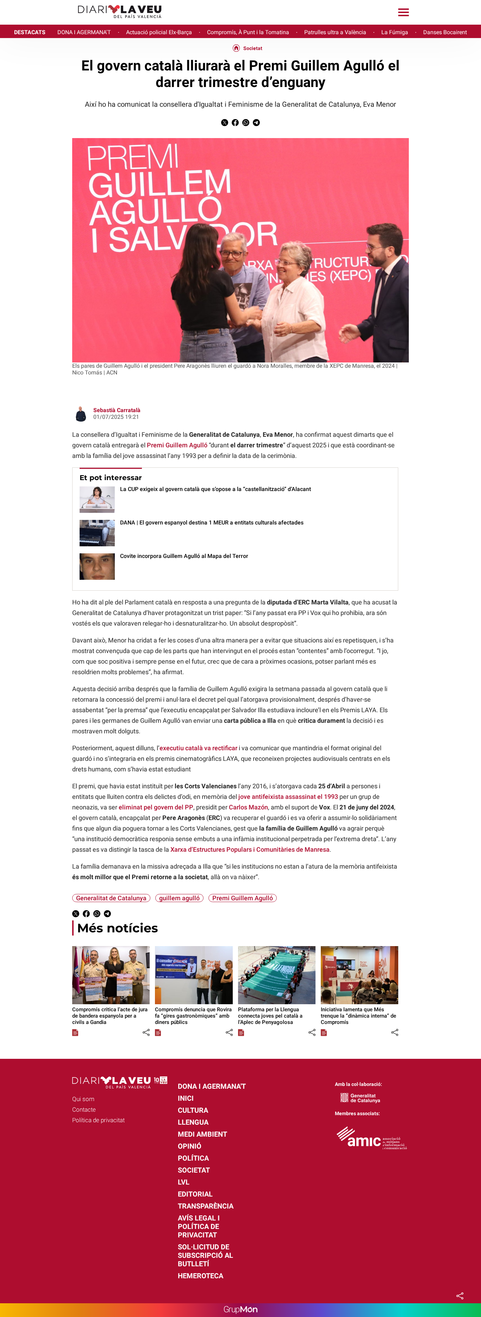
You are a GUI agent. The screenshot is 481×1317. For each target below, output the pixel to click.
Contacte (84, 1109)
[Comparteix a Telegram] (256, 124)
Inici (186, 1098)
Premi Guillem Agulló (177, 445)
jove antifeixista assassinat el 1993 (288, 796)
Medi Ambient (202, 1134)
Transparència (205, 1206)
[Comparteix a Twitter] (224, 124)
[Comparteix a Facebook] (235, 124)
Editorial (195, 1194)
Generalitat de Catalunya (111, 898)
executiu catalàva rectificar (198, 748)
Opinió (189, 1146)
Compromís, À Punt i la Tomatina (248, 32)
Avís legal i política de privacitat (199, 1226)
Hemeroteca (200, 1276)
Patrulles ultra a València (335, 32)
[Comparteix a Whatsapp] (245, 124)
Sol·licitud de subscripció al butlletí (205, 1255)
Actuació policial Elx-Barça (159, 32)
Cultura (193, 1110)
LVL (183, 1182)
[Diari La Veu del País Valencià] (83, 21)
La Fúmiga (394, 32)
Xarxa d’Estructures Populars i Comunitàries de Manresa (250, 849)
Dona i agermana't (212, 1086)
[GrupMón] (240, 1310)
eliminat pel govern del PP (156, 807)
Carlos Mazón (248, 807)
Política (193, 1158)
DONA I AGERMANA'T (84, 32)
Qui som (83, 1098)
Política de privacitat (98, 1120)
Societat (252, 48)
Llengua (193, 1122)
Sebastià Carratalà (116, 410)
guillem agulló (179, 898)
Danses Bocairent (445, 32)
